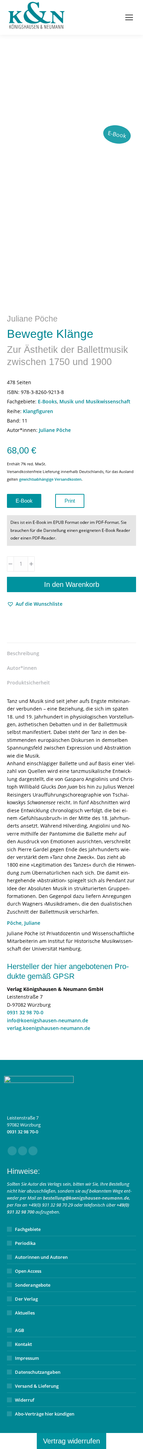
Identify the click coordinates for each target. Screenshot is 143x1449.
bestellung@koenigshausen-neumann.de (86, 1198)
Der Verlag (26, 1299)
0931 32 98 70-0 (25, 1012)
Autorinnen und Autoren (41, 1257)
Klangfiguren (38, 411)
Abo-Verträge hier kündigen (44, 1414)
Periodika (25, 1243)
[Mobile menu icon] (129, 17)
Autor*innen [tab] (22, 668)
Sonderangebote (32, 1285)
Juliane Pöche (55, 430)
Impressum (27, 1358)
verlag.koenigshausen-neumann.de (48, 1028)
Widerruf (24, 1400)
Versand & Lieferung (37, 1386)
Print (70, 501)
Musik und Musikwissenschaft (95, 401)
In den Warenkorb (71, 584)
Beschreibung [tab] (23, 653)
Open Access (28, 1271)
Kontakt (23, 1344)
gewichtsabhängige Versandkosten (50, 479)
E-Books (47, 401)
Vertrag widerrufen (71, 1441)
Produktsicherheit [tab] (28, 682)
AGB (19, 1330)
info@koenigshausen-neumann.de (47, 1020)
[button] (34, 604)
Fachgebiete (28, 1229)
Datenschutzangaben (37, 1372)
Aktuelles (25, 1313)
